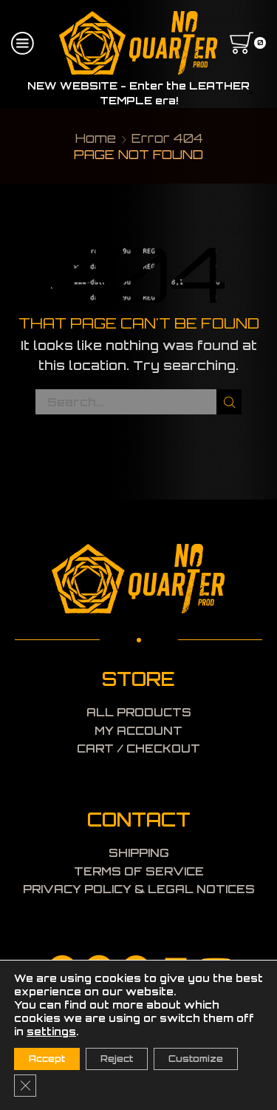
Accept (47, 1058)
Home (95, 138)
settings (51, 1031)
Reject (116, 1058)
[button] (27, 93)
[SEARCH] (229, 401)
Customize (195, 1058)
